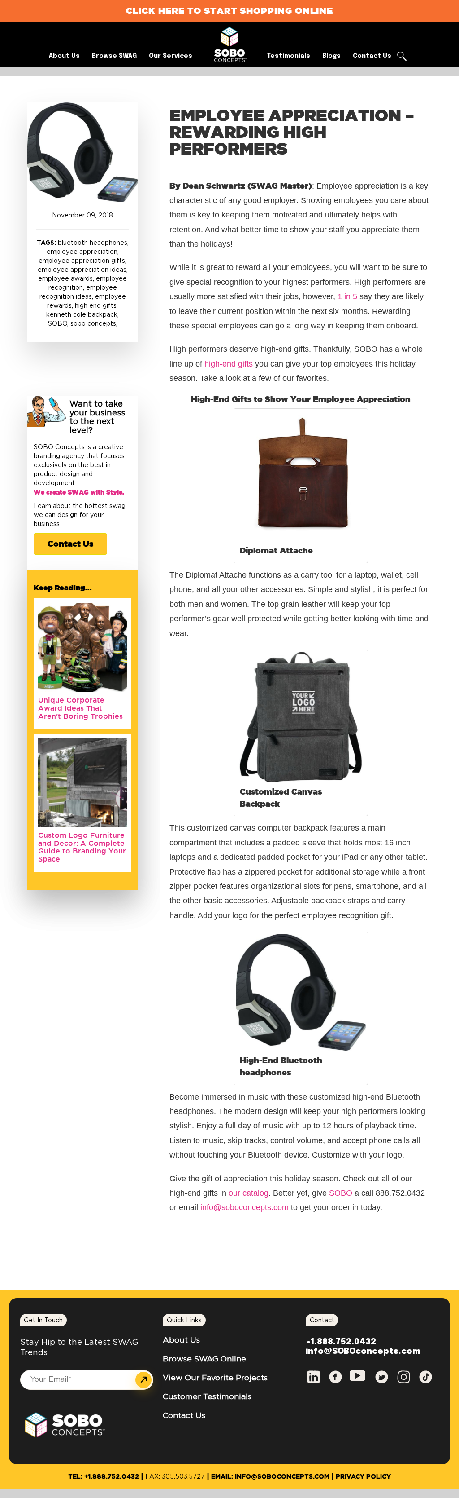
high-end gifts (228, 363)
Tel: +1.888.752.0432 (103, 1477)
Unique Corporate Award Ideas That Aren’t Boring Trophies (80, 708)
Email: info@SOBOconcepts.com (270, 1477)
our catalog (248, 1193)
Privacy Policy (363, 1477)
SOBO (340, 1193)
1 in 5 (347, 296)
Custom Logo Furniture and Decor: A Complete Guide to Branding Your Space (82, 847)
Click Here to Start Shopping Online (229, 10)
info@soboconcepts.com (244, 1207)
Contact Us (70, 543)
